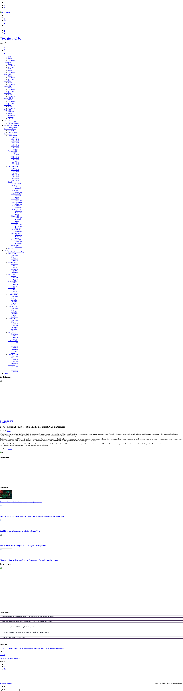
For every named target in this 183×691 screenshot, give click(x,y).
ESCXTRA (50, 648)
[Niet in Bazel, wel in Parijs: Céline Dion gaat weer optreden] (6, 542)
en (4, 9)
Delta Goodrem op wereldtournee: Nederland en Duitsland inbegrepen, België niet (32, 516)
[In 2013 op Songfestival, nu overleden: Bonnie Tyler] (6, 527)
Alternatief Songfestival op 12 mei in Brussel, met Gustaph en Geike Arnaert (29, 560)
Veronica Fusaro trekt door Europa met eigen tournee (21, 502)
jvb (9, 431)
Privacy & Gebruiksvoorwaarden (10, 658)
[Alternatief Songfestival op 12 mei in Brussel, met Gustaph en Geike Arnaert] (6, 556)
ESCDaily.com (16, 648)
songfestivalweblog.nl (28, 648)
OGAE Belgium (59, 648)
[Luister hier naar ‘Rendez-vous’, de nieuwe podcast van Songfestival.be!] (38, 608)
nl (4, 5)
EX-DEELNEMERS (6, 421)
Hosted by (6, 648)
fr (4, 7)
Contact (2, 655)
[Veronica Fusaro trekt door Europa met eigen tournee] (6, 498)
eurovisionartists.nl (41, 648)
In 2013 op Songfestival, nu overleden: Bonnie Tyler (20, 531)
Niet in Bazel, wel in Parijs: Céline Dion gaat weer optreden (23, 546)
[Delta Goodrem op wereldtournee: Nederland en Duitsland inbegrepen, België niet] (6, 513)
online (10, 449)
